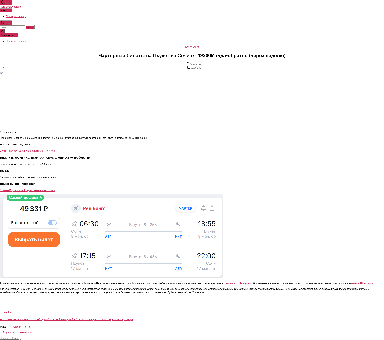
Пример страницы (16, 16)
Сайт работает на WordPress (16, 332)
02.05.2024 (197, 67)
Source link (6, 312)
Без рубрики (192, 47)
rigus (200, 64)
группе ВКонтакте (362, 283)
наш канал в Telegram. (238, 283)
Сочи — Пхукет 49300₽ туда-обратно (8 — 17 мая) (28, 151)
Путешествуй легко (10, 6)
